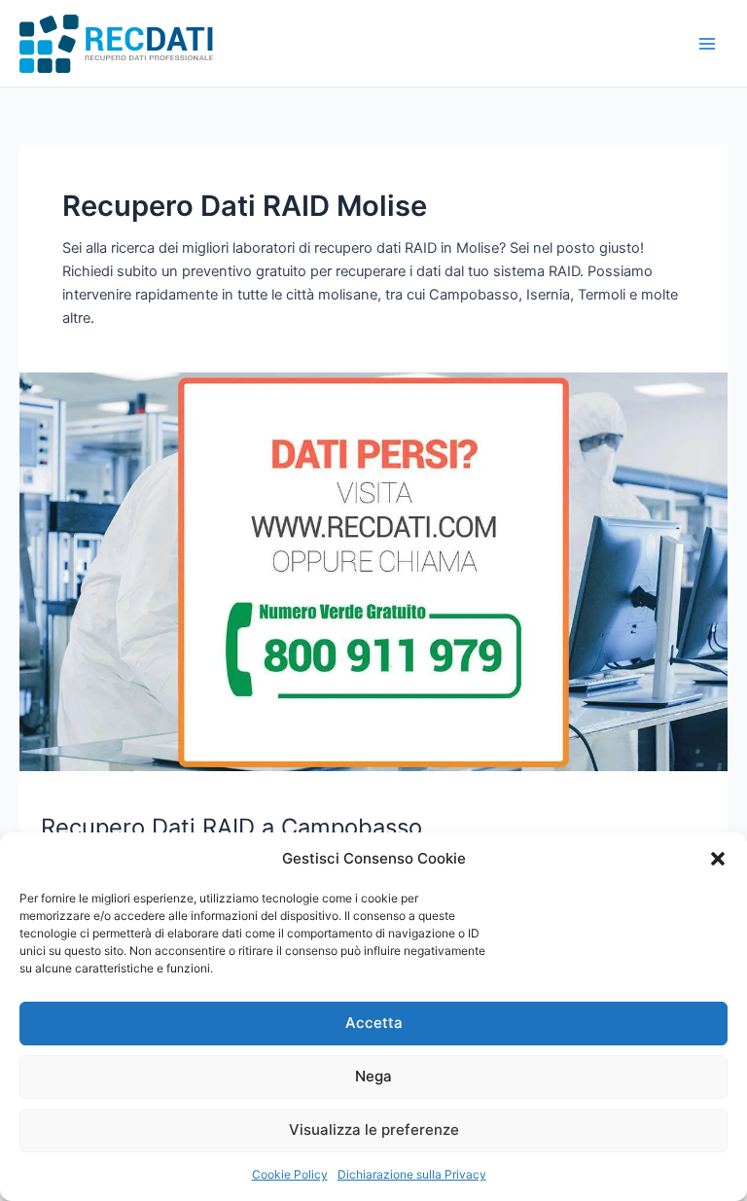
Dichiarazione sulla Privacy (412, 1174)
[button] (718, 858)
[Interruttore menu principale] (707, 43)
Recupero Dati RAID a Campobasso (231, 827)
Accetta (374, 1022)
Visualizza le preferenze (374, 1129)
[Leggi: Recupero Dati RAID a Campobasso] (373, 571)
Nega (373, 1076)
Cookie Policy (290, 1174)
